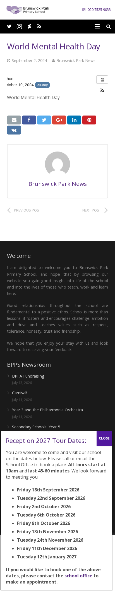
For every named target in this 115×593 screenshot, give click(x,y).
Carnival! (19, 392)
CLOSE (104, 438)
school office (78, 576)
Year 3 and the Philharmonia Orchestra (47, 409)
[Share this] (29, 120)
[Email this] (14, 120)
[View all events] (102, 79)
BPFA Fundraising (28, 376)
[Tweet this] (44, 120)
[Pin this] (89, 120)
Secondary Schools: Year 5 (36, 426)
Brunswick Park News (75, 60)
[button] (102, 90)
